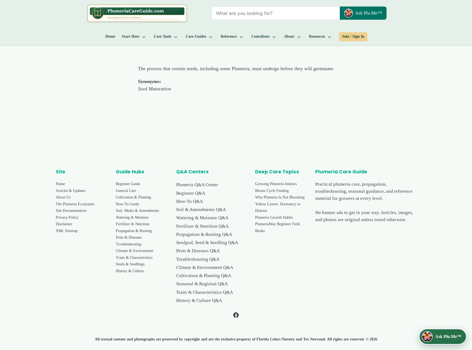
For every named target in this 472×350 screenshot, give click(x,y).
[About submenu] (299, 37)
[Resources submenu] (330, 37)
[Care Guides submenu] (211, 37)
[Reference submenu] (241, 37)
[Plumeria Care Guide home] (137, 13)
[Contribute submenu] (274, 37)
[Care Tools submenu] (176, 37)
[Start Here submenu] (144, 37)
